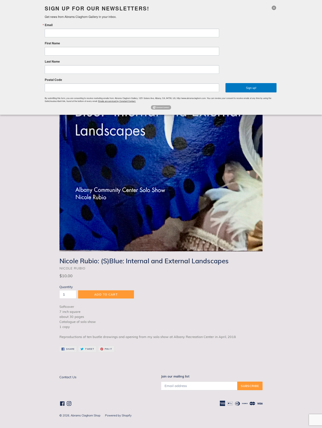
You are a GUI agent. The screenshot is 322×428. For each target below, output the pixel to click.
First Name (52, 43)
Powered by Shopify (118, 415)
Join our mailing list (175, 376)
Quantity (66, 287)
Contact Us (67, 377)
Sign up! (251, 88)
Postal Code (53, 79)
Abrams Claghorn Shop (86, 415)
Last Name (52, 61)
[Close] (274, 8)
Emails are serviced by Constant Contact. (117, 101)
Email (49, 24)
